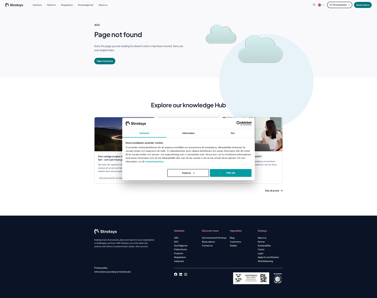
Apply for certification (268, 257)
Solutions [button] (37, 5)
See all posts (272, 190)
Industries (179, 261)
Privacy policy (101, 267)
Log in (260, 253)
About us (262, 237)
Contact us (207, 245)
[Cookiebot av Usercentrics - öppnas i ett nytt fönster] (239, 123)
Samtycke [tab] (144, 133)
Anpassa (186, 173)
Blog (232, 237)
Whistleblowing (265, 261)
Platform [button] (51, 5)
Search (314, 5)
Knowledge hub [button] (85, 5)
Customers (235, 241)
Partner (261, 241)
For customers (339, 4)
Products (178, 253)
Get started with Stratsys (214, 237)
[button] (319, 5)
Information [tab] (188, 133)
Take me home (105, 61)
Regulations (180, 257)
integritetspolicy (154, 161)
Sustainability (264, 245)
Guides (233, 245)
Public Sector (180, 249)
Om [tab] (232, 133)
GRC (176, 237)
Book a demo (362, 5)
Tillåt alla (230, 173)
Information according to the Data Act (112, 271)
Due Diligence (180, 245)
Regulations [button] (67, 5)
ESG (176, 241)
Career (261, 249)
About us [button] (103, 5)
